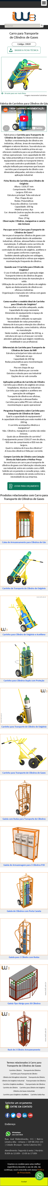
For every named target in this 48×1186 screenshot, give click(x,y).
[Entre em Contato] (19, 1109)
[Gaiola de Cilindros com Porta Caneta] (24, 908)
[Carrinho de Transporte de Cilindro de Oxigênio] (24, 586)
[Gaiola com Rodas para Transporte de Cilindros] (24, 816)
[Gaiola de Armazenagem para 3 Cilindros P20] (24, 862)
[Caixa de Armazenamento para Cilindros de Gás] (24, 539)
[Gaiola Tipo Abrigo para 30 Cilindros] (24, 1001)
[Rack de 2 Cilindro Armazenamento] (24, 1047)
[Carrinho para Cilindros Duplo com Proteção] (24, 678)
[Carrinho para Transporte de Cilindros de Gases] (24, 770)
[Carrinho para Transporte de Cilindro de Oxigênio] (24, 724)
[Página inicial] (24, 20)
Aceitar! (24, 1182)
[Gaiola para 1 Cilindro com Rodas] (24, 954)
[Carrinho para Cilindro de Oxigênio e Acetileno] (24, 632)
